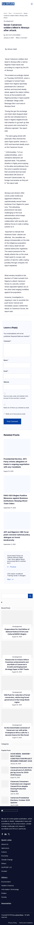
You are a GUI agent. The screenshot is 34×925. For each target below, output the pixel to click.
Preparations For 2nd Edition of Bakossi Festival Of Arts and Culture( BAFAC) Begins (17, 631)
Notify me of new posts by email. (15, 414)
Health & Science (7, 885)
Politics (3, 893)
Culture (4, 852)
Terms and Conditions (26, 922)
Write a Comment (21, 37)
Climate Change (7, 860)
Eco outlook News (18, 915)
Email (6, 371)
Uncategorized (8, 21)
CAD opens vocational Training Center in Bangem (16, 574)
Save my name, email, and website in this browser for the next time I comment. (16, 397)
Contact (4, 871)
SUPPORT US (6, 867)
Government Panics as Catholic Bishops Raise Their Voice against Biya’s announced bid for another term (16, 559)
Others (3, 863)
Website (6, 382)
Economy (4, 856)
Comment (7, 341)
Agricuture (5, 848)
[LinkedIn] (5, 834)
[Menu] (32, 4)
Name (6, 360)
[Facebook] (2, 834)
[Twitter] (9, 834)
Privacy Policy (12, 922)
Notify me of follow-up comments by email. (16, 407)
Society (4, 897)
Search (30, 596)
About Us (4, 844)
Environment (6, 882)
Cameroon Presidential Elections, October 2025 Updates (20, 800)
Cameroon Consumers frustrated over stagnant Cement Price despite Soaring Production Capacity (20, 786)
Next (9, 579)
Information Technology (10, 889)
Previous (13, 567)
